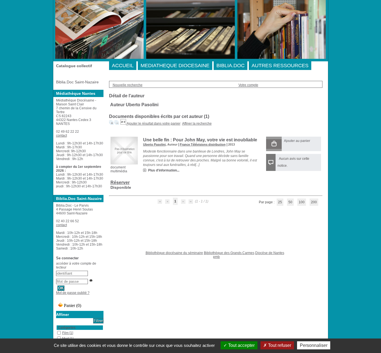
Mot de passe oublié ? (73, 293)
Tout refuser (279, 345)
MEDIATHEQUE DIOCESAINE (175, 65)
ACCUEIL (123, 65)
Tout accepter (241, 345)
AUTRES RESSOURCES (280, 65)
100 (302, 202)
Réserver (120, 182)
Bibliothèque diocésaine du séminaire (174, 253)
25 (280, 202)
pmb (216, 257)
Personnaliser (313, 345)
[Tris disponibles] (123, 123)
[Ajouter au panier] (274, 144)
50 (290, 202)
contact (61, 135)
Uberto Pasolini (154, 144)
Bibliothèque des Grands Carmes (229, 253)
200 (314, 202)
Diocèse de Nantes (269, 253)
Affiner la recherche (197, 123)
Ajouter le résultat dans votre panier (153, 123)
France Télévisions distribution (203, 144)
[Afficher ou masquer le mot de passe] (91, 280)
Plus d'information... (163, 170)
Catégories (67, 328)
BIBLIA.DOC (230, 65)
